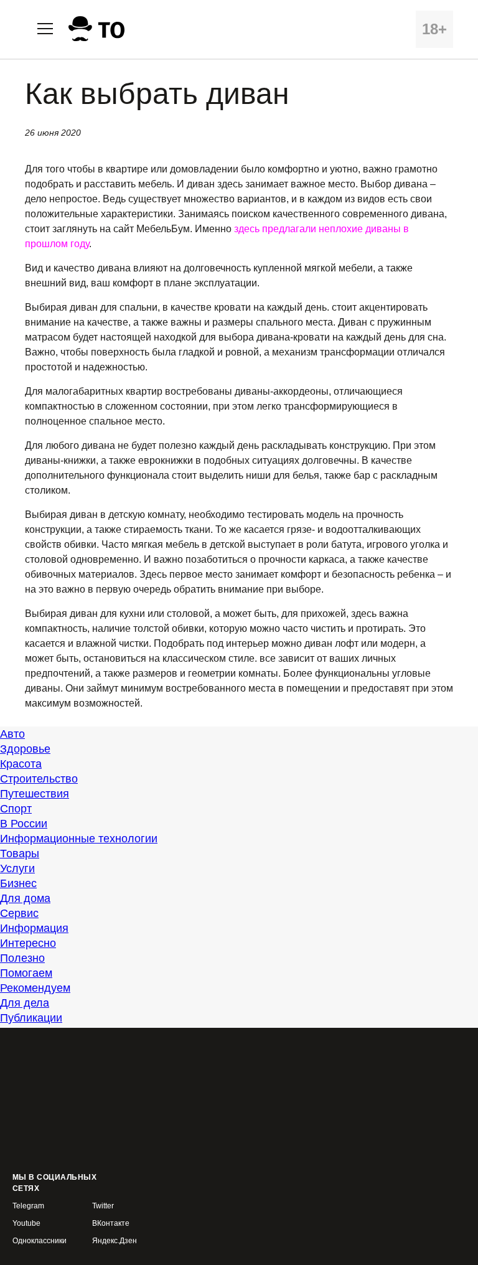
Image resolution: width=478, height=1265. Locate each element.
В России (23, 823)
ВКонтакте (110, 1224)
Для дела (24, 1003)
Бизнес (18, 883)
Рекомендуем (35, 988)
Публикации (31, 1018)
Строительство (39, 779)
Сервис (19, 913)
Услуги (17, 868)
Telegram (28, 1206)
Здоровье (25, 749)
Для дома (25, 898)
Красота (21, 764)
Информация (34, 928)
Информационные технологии (78, 838)
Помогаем (26, 973)
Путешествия (34, 794)
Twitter (103, 1206)
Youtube (26, 1224)
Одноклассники (39, 1241)
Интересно (28, 943)
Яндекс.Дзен (114, 1241)
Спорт (16, 808)
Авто (12, 734)
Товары (19, 853)
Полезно (22, 958)
